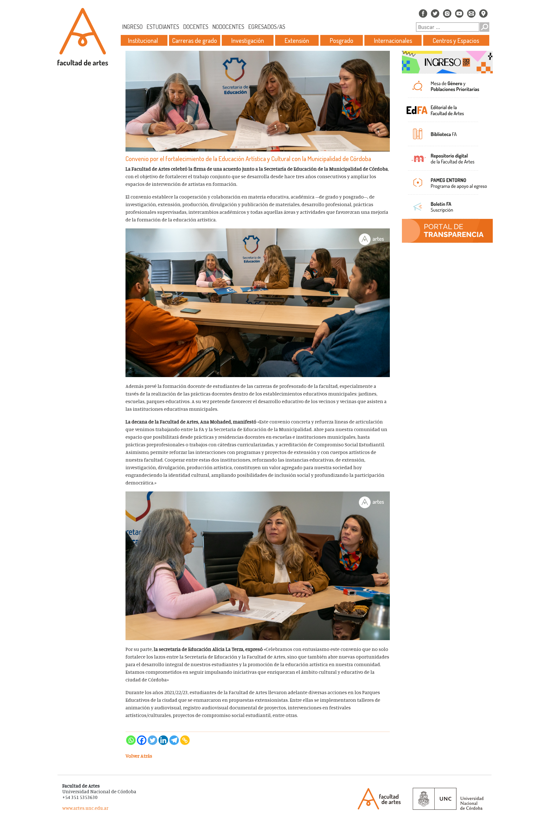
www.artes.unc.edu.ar (85, 808)
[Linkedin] (163, 740)
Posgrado (341, 40)
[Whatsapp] (131, 740)
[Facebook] (141, 740)
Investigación (247, 40)
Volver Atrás (138, 756)
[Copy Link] (185, 740)
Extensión (297, 40)
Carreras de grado (194, 40)
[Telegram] (174, 740)
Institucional (143, 40)
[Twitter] (152, 740)
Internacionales (393, 40)
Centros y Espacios (456, 40)
